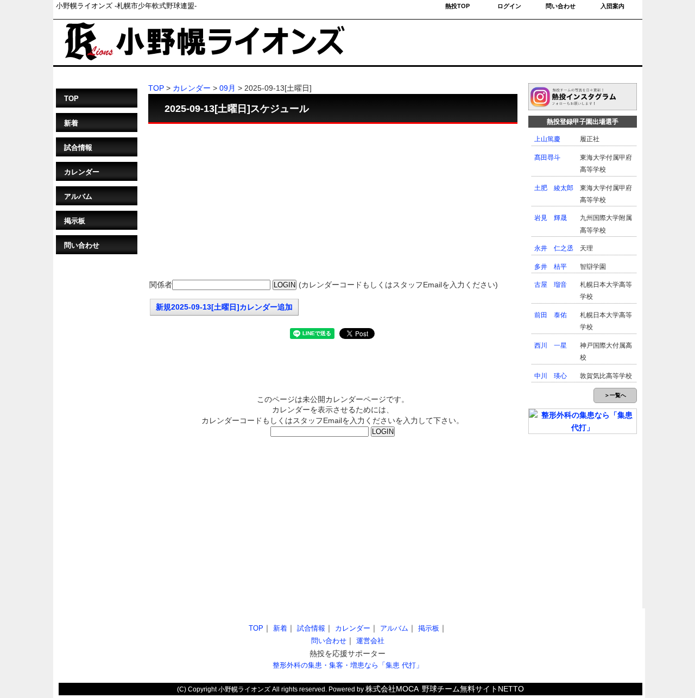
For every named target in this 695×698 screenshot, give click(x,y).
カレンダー (81, 172)
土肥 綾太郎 (553, 188)
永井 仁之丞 (553, 248)
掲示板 (74, 221)
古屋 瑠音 (550, 284)
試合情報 (78, 147)
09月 (227, 88)
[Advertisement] (332, 203)
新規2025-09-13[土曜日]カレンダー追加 (224, 307)
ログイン (509, 6)
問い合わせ (561, 6)
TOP (71, 99)
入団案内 (612, 6)
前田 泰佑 (550, 315)
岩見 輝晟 (550, 218)
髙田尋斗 (547, 157)
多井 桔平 (550, 267)
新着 (71, 123)
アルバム (78, 196)
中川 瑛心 (550, 376)
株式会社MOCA (392, 688)
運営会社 (370, 641)
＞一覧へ (615, 395)
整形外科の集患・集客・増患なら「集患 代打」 (348, 665)
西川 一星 (550, 345)
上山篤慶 (547, 139)
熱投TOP (457, 6)
